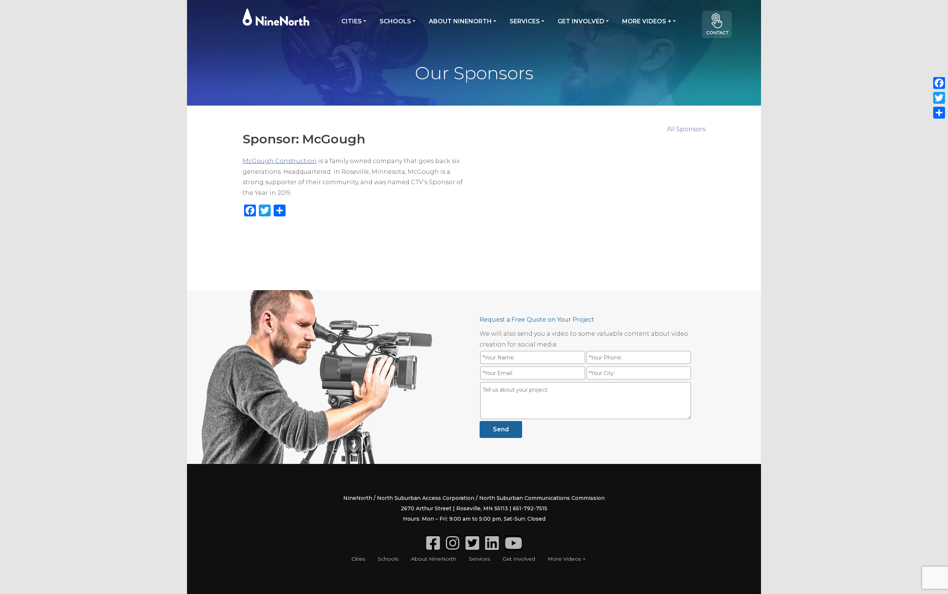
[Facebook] (433, 547)
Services (525, 21)
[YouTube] (513, 547)
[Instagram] (453, 547)
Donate (720, 27)
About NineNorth (460, 21)
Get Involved (581, 21)
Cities (351, 21)
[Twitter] (472, 547)
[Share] (939, 112)
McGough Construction (280, 161)
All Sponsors (686, 129)
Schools (395, 21)
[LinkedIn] (492, 547)
